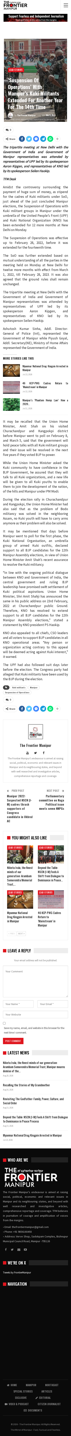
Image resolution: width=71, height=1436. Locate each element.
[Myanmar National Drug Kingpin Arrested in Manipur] (11, 370)
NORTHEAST (52, 1385)
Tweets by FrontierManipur (17, 1272)
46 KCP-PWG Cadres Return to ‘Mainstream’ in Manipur (45, 385)
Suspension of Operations (17, 692)
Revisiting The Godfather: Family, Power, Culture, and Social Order (33, 1101)
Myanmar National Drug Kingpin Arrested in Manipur (45, 368)
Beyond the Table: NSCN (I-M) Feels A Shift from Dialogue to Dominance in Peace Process (35, 1119)
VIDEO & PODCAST (19, 1404)
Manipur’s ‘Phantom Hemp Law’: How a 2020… (45, 402)
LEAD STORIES (16, 69)
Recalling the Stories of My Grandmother (26, 1085)
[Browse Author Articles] (35, 732)
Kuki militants (18, 687)
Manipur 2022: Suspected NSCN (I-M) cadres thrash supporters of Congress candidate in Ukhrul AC (20, 808)
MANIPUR (31, 1385)
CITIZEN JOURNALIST (49, 1404)
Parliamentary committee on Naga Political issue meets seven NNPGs (51, 802)
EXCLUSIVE (21, 1397)
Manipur (34, 687)
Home (14, 1385)
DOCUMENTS (35, 1410)
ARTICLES (46, 1391)
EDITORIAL (45, 1397)
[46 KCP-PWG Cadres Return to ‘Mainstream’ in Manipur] (11, 387)
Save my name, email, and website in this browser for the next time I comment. (34, 1030)
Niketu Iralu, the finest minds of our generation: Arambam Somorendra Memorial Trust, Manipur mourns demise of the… (34, 1066)
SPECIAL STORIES (23, 1391)
